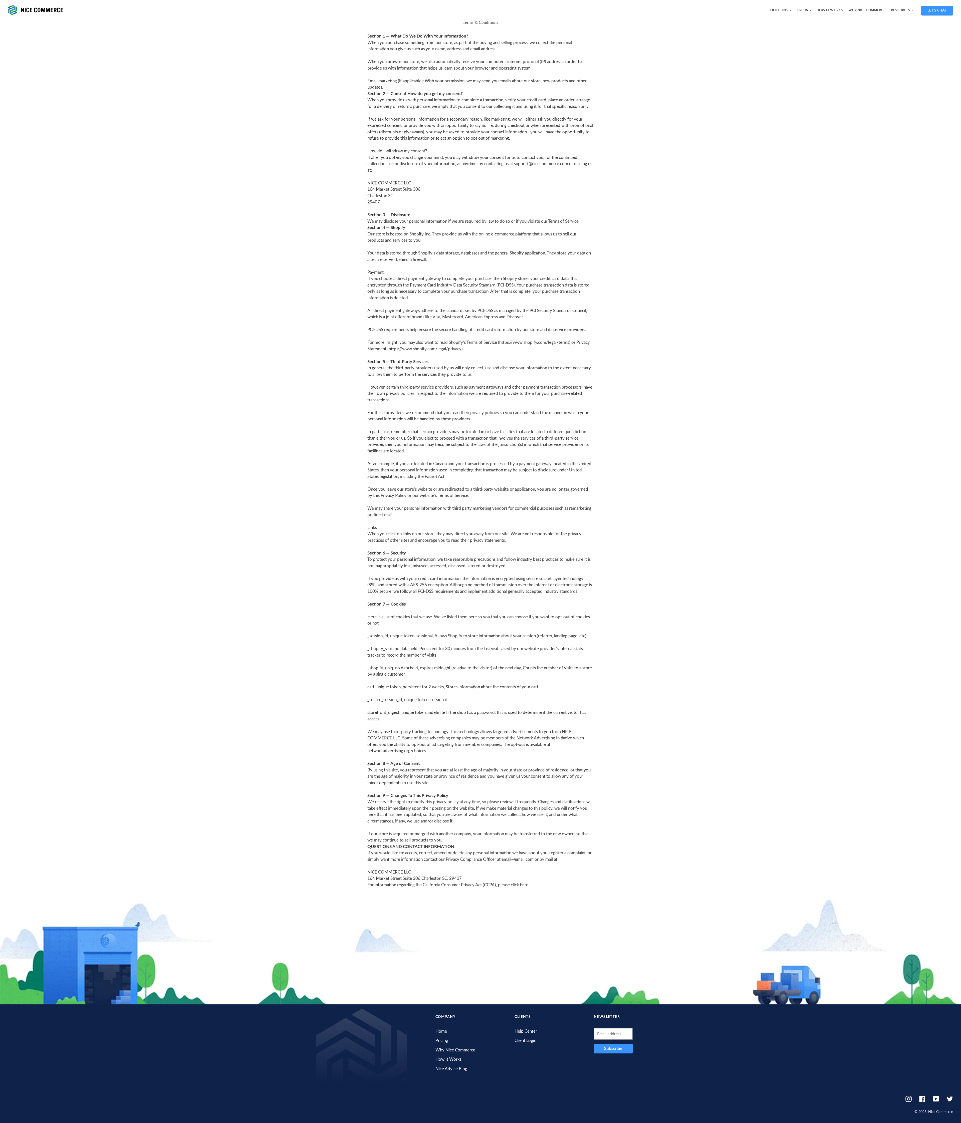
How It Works (448, 1059)
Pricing (441, 1040)
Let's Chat (937, 10)
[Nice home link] (34, 10)
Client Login (525, 1040)
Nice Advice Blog (451, 1069)
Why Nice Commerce (455, 1050)
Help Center (526, 1031)
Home (441, 1031)
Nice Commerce (940, 1112)
